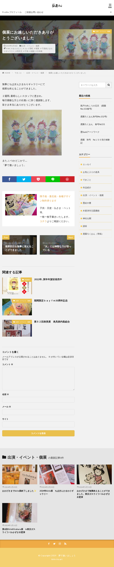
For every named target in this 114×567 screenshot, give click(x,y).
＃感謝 (31, 51)
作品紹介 (27, 279)
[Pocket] (38, 179)
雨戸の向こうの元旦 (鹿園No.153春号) (93, 107)
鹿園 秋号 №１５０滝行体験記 (95, 141)
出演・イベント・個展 (30, 46)
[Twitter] (24, 179)
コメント (7, 364)
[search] (109, 85)
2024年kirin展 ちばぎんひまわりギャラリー (56, 492)
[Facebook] (9, 179)
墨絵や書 (87, 203)
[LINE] (53, 179)
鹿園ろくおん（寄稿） (93, 234)
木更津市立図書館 (91, 210)
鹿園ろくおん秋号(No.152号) (93, 116)
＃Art (8, 48)
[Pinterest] (67, 179)
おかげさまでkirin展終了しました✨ (19, 490)
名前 (5, 394)
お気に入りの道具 (91, 172)
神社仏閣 (87, 218)
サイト (5, 419)
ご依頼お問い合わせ (34, 12)
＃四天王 (18, 51)
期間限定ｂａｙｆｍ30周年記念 (51, 300)
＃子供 (25, 51)
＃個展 (36, 48)
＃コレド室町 (27, 48)
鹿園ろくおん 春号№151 (92, 124)
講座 (85, 226)
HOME (7, 73)
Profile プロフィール (12, 12)
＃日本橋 (38, 51)
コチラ (43, 221)
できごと (18, 73)
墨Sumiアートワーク (89, 132)
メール (6, 407)
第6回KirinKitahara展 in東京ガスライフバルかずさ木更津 (18, 530)
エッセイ (87, 164)
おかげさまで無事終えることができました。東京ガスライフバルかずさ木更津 (93, 493)
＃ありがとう (16, 48)
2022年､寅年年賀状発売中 (48, 279)
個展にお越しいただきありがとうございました (67, 73)
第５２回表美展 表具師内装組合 (52, 321)
